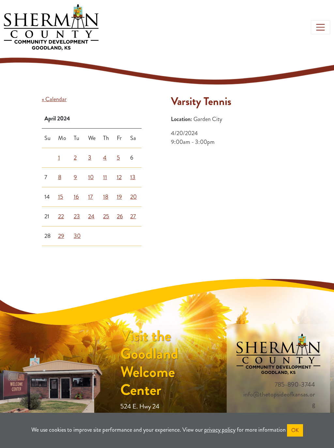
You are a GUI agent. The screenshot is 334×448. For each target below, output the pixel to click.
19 (119, 197)
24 (91, 216)
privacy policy (219, 429)
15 (60, 197)
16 (76, 197)
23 (77, 216)
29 (61, 236)
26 (120, 216)
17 (90, 197)
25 (106, 216)
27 (133, 216)
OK (295, 430)
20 (133, 197)
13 (132, 177)
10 (91, 177)
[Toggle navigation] (320, 27)
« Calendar (54, 99)
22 (61, 216)
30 (77, 236)
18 (105, 197)
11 (105, 177)
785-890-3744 (295, 384)
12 (119, 177)
